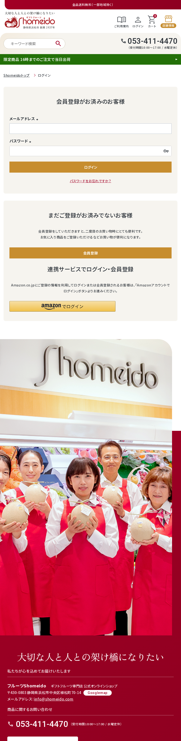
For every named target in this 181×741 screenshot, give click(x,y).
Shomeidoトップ (17, 75)
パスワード (21, 141)
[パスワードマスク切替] (166, 151)
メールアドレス (24, 118)
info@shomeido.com (54, 699)
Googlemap (97, 693)
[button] (62, 306)
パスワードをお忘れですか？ (90, 180)
